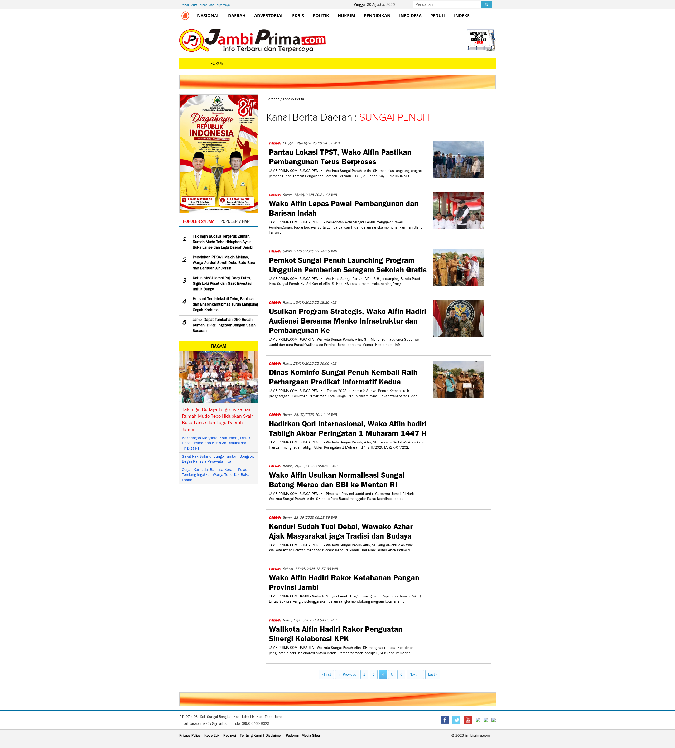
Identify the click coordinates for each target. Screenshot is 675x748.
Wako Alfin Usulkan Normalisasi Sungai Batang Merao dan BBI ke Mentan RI (337, 479)
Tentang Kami (251, 735)
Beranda (273, 99)
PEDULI (437, 15)
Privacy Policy (189, 735)
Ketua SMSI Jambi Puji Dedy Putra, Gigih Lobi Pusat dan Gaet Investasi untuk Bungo (222, 283)
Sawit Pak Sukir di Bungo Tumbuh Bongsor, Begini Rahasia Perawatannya (218, 459)
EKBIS (298, 15)
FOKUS (216, 63)
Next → (415, 674)
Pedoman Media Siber (303, 735)
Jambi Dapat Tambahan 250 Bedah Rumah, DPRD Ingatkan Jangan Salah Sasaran (224, 325)
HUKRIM (346, 15)
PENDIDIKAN (377, 15)
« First (326, 674)
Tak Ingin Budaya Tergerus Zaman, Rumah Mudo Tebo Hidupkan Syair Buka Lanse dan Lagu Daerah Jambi (223, 242)
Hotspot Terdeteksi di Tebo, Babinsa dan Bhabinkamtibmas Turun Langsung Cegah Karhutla (225, 304)
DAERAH (236, 15)
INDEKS (462, 15)
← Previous (347, 674)
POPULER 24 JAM (198, 221)
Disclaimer (274, 735)
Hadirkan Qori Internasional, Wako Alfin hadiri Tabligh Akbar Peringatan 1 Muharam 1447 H (348, 427)
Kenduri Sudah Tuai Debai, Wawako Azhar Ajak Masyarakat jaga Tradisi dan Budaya (341, 530)
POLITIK (321, 15)
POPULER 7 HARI (235, 221)
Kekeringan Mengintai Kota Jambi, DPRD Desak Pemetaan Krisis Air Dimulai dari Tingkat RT (216, 443)
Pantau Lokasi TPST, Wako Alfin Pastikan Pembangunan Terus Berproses (340, 156)
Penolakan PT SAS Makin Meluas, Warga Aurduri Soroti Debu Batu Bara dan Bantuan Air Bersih (224, 263)
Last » (432, 674)
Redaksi (229, 735)
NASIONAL (208, 15)
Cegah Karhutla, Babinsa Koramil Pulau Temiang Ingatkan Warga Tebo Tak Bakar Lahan (216, 474)
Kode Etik (211, 735)
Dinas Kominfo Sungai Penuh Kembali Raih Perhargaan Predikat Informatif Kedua (343, 376)
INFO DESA (410, 15)
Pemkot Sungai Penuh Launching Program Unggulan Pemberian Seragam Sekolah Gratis (348, 264)
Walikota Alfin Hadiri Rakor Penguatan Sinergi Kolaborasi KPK (335, 633)
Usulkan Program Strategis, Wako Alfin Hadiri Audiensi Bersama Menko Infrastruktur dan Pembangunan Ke (347, 320)
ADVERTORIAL (268, 15)
